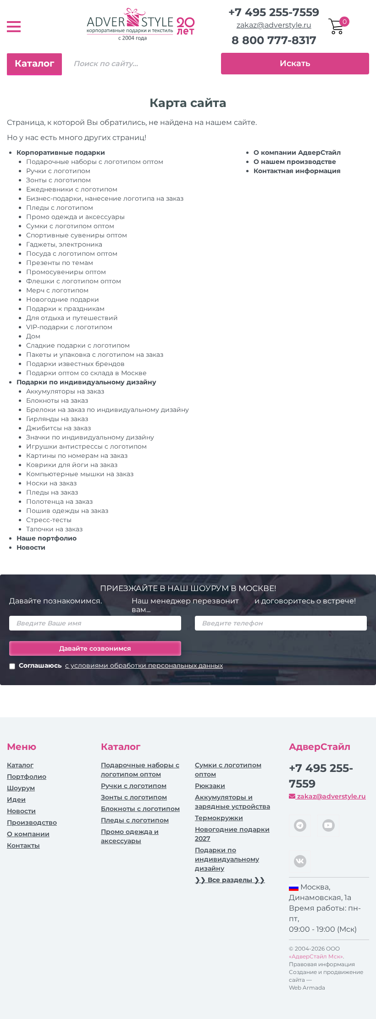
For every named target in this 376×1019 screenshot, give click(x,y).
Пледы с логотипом (59, 207)
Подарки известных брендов (75, 364)
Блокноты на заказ (57, 400)
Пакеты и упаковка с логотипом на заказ (94, 354)
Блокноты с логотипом (140, 809)
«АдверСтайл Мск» (316, 956)
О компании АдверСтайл (297, 152)
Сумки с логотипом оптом (70, 226)
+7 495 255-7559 (273, 12)
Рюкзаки (210, 786)
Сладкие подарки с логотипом (78, 345)
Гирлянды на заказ (57, 419)
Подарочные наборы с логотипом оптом (94, 162)
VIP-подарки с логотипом (69, 327)
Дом (33, 336)
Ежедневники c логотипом (71, 189)
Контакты (23, 845)
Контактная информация (297, 171)
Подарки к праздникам (65, 308)
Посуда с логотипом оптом (71, 253)
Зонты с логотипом (58, 180)
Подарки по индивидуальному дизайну (86, 382)
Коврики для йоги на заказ (71, 465)
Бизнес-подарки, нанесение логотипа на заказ (104, 198)
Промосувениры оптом (66, 272)
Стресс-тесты (49, 520)
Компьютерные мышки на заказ (79, 474)
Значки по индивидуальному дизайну (90, 437)
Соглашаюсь (121, 665)
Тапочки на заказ (54, 529)
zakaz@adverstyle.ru (274, 25)
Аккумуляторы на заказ (65, 391)
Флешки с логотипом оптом (73, 281)
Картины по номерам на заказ (76, 455)
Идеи (16, 799)
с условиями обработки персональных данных (144, 665)
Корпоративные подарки (61, 152)
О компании (28, 834)
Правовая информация (322, 964)
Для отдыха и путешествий (72, 318)
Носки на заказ (51, 483)
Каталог (34, 63)
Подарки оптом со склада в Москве (86, 373)
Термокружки (219, 818)
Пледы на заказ (52, 492)
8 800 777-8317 (274, 40)
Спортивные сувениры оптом (76, 235)
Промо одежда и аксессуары (75, 217)
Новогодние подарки (62, 299)
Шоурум (21, 788)
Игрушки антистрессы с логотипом (86, 446)
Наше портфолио (47, 538)
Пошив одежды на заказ (67, 511)
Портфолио (26, 776)
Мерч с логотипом (57, 290)
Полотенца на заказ (59, 501)
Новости (31, 547)
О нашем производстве (295, 162)
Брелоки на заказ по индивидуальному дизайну (107, 409)
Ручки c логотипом (58, 171)
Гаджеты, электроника (64, 244)
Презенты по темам (59, 263)
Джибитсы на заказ (58, 428)
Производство (32, 822)
